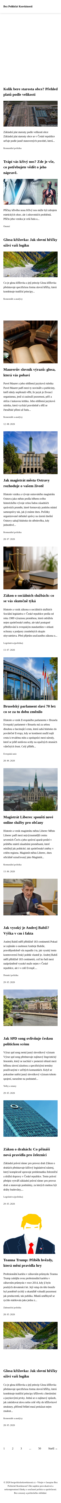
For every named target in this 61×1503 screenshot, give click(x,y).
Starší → (53, 1448)
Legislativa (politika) (13, 643)
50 (39, 1448)
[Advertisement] (30, 45)
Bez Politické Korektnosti (17, 6)
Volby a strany (9, 1086)
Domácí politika (10, 975)
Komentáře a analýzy (13, 299)
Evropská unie (10, 754)
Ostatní (6, 226)
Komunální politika (12, 148)
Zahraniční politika (12, 1307)
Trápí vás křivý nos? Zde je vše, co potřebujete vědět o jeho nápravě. (29, 167)
